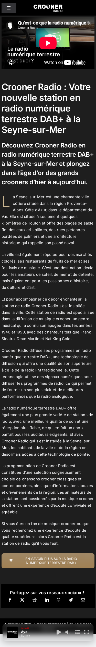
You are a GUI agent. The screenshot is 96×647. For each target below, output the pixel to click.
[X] (22, 600)
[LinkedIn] (46, 600)
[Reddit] (34, 600)
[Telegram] (70, 600)
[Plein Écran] (86, 632)
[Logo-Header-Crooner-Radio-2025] (48, 6)
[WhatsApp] (58, 600)
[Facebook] (10, 600)
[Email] (83, 600)
